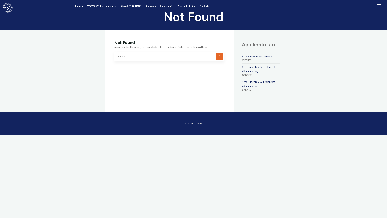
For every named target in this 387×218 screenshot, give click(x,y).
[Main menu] (378, 4)
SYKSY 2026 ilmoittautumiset (257, 56)
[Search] (219, 56)
